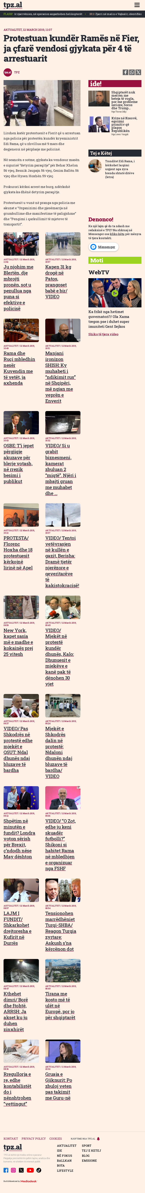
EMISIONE (89, 1160)
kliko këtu (117, 234)
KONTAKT (11, 1138)
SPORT (86, 1145)
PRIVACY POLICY (34, 1138)
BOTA (61, 1165)
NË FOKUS (64, 1155)
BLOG (85, 1155)
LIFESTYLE (65, 1170)
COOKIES (55, 1138)
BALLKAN (64, 1160)
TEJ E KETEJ (91, 1150)
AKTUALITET (67, 1145)
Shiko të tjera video (103, 334)
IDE (59, 1150)
